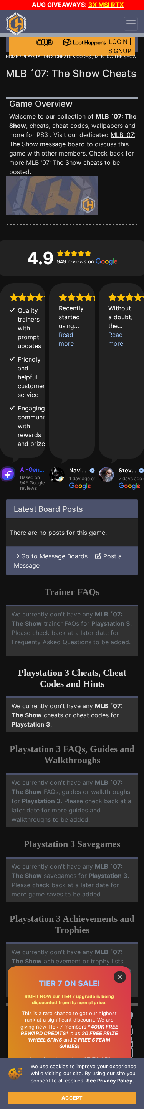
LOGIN (118, 41)
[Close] (120, 977)
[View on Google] (57, 474)
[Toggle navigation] (131, 24)
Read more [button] (66, 339)
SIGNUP (119, 51)
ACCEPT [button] (72, 1098)
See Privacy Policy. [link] (110, 1080)
